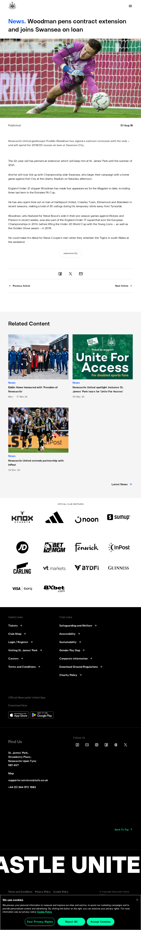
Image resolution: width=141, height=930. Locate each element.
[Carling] (22, 568)
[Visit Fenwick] (87, 547)
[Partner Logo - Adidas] (54, 517)
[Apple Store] (18, 715)
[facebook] (60, 273)
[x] (70, 273)
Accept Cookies (100, 921)
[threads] (116, 745)
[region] (70, 912)
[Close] (137, 900)
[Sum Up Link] (119, 517)
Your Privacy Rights (40, 921)
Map (11, 773)
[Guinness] (119, 568)
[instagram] (97, 745)
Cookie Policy (44, 911)
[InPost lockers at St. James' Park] (119, 547)
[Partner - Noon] (87, 517)
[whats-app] (80, 273)
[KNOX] (22, 517)
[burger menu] (130, 6)
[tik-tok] (77, 745)
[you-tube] (87, 745)
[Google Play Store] (41, 715)
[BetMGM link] (54, 547)
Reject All (71, 921)
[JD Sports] (22, 547)
